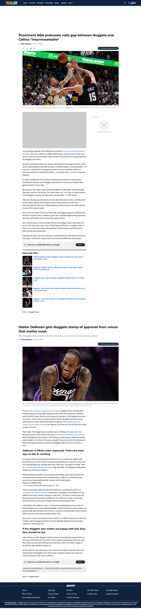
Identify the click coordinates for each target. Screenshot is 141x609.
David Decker (26, 339)
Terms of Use (71, 594)
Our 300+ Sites (92, 590)
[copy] (34, 48)
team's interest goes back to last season (69, 435)
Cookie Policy (92, 594)
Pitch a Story (27, 594)
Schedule (40, 3)
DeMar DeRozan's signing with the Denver (44, 411)
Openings (51, 590)
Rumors (32, 3)
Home (24, 312)
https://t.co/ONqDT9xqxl (31, 483)
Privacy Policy (53, 594)
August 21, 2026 (53, 485)
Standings (49, 3)
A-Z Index (51, 597)
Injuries (63, 3)
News (25, 3)
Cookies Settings (72, 597)
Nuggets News (34, 312)
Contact (69, 590)
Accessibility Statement (31, 597)
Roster (57, 3)
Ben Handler (26, 44)
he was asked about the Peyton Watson (37, 467)
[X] (129, 3)
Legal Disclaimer (112, 594)
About (24, 590)
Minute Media (12, 602)
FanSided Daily (112, 590)
